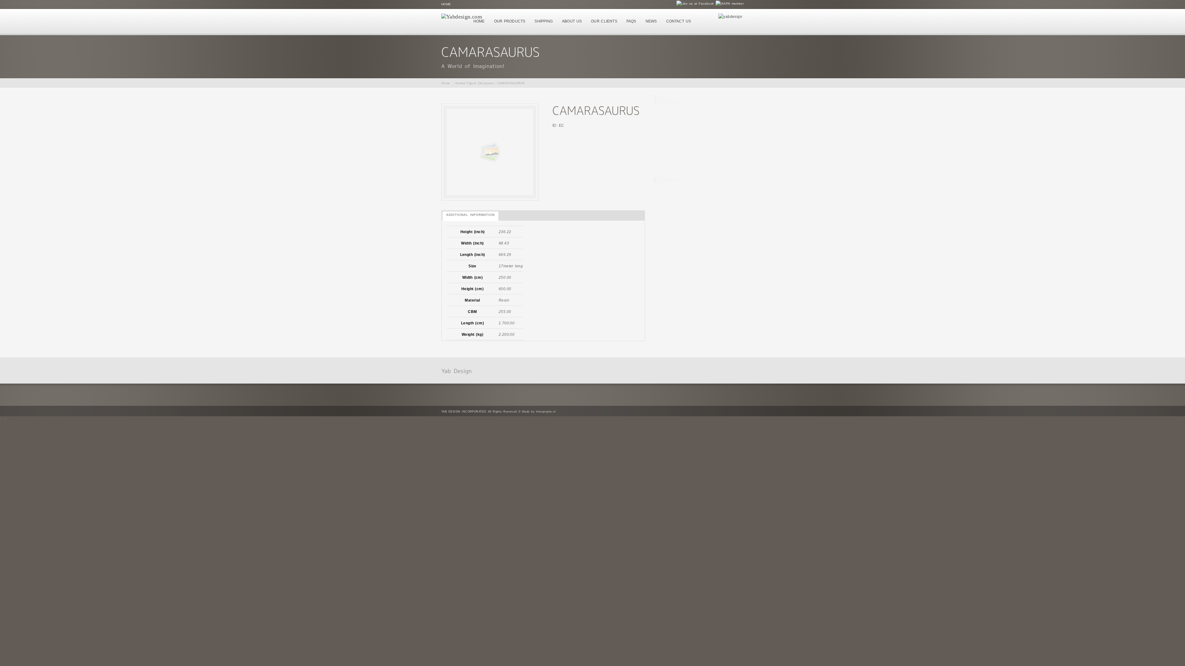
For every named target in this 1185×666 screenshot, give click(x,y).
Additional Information (470, 214)
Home (446, 4)
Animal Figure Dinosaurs (474, 83)
